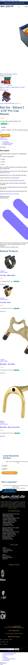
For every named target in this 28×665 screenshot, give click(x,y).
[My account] (21, 6)
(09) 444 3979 (21, 3)
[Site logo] (7, 7)
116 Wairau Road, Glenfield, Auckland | (11, 3)
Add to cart (5, 135)
